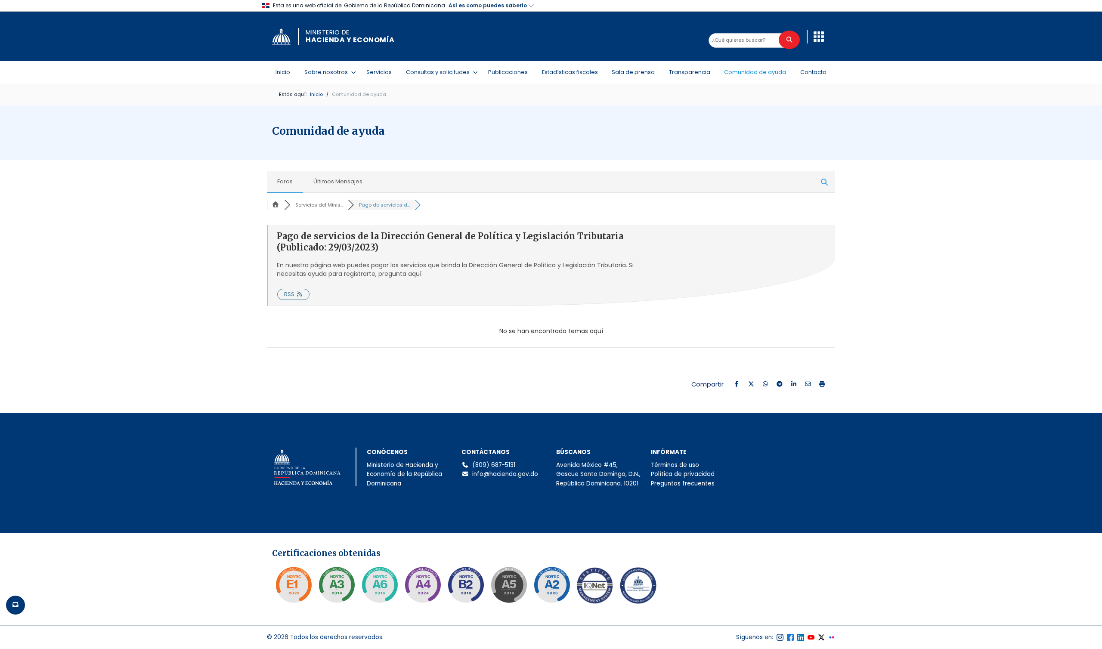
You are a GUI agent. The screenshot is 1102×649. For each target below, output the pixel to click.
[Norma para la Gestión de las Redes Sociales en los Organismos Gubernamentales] (293, 584)
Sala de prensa (633, 72)
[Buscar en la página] (789, 40)
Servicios (379, 72)
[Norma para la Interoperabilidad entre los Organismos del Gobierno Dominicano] (422, 584)
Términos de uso (675, 465)
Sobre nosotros (327, 72)
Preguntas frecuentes (683, 483)
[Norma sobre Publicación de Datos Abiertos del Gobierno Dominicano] (336, 584)
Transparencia (689, 72)
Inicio (283, 72)
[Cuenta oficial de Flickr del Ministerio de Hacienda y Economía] (831, 637)
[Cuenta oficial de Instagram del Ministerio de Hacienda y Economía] (780, 637)
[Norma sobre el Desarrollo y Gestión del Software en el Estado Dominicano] (379, 584)
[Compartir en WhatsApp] (765, 384)
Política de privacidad (683, 474)
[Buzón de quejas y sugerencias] (15, 605)
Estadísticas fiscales (570, 72)
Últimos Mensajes (337, 181)
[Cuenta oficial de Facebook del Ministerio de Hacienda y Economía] (790, 637)
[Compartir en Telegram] (779, 384)
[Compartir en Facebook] (736, 384)
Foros (285, 181)
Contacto (813, 72)
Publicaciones (508, 72)
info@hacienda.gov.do (505, 474)
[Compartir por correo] (807, 384)
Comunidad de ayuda (755, 72)
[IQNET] (594, 587)
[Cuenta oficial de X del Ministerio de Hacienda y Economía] (821, 637)
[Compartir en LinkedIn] (793, 384)
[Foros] (275, 204)
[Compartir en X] (751, 384)
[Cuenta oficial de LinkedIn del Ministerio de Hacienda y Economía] (800, 637)
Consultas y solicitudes (439, 72)
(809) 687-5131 (493, 465)
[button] (819, 36)
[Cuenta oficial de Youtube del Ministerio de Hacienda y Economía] (811, 637)
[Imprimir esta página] (822, 384)
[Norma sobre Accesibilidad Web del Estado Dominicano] (465, 584)
